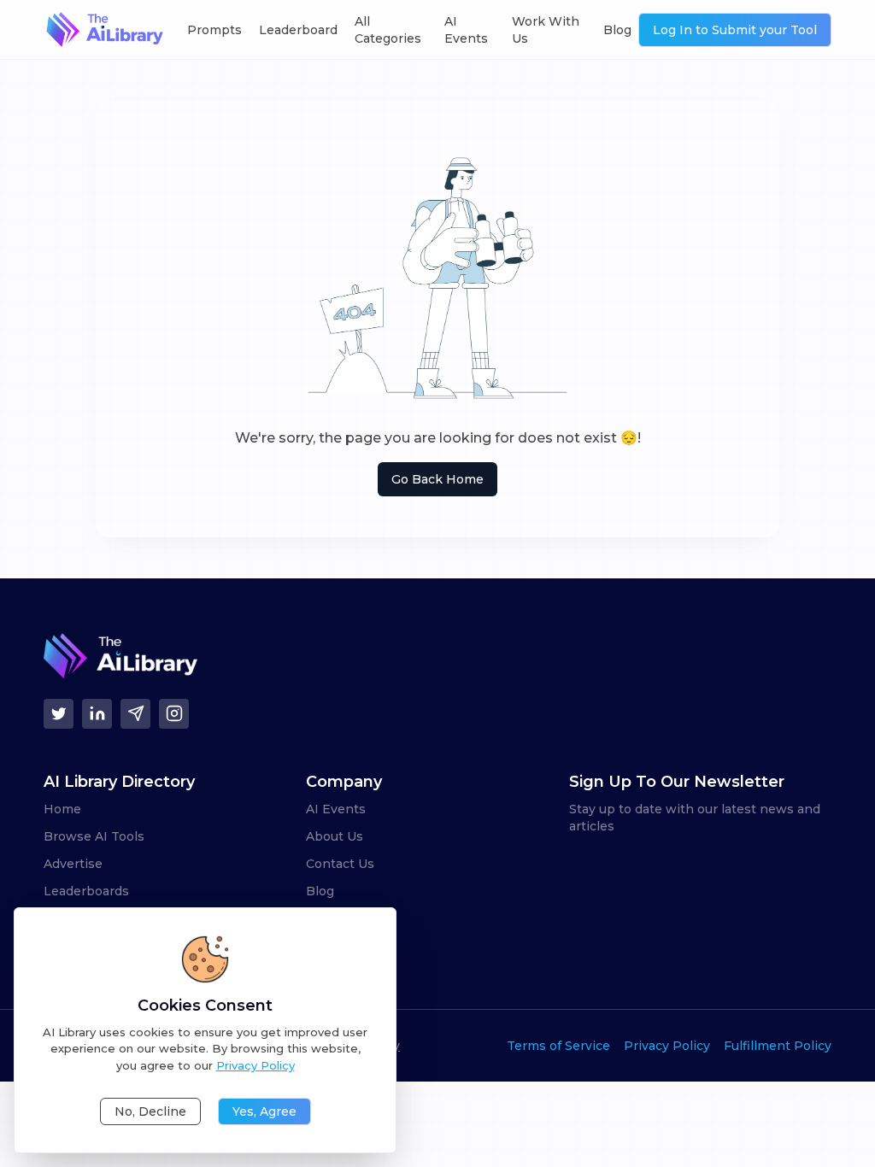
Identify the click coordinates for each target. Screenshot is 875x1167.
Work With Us (545, 30)
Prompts (214, 30)
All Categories (388, 30)
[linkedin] (97, 714)
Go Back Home (437, 479)
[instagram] (174, 714)
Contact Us (340, 863)
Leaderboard (298, 30)
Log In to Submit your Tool (735, 30)
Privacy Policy (667, 1045)
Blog (617, 30)
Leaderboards (86, 891)
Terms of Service (558, 1045)
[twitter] (58, 714)
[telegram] (135, 714)
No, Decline (150, 1111)
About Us (334, 836)
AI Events (466, 30)
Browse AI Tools (94, 836)
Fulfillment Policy (777, 1045)
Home (62, 809)
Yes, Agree (264, 1111)
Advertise (73, 863)
